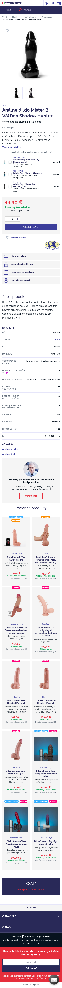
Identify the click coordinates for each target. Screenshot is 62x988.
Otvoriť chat (31, 496)
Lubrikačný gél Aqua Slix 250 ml (27, 173)
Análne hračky (30, 17)
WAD (4, 105)
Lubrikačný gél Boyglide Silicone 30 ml (24, 185)
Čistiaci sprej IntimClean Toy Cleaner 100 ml (26, 161)
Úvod (4, 17)
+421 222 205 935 (19, 489)
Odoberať (31, 968)
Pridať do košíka (31, 227)
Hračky (15, 17)
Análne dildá (47, 17)
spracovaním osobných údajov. (32, 978)
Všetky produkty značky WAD (31, 889)
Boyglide (17, 182)
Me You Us (18, 171)
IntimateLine (19, 157)
